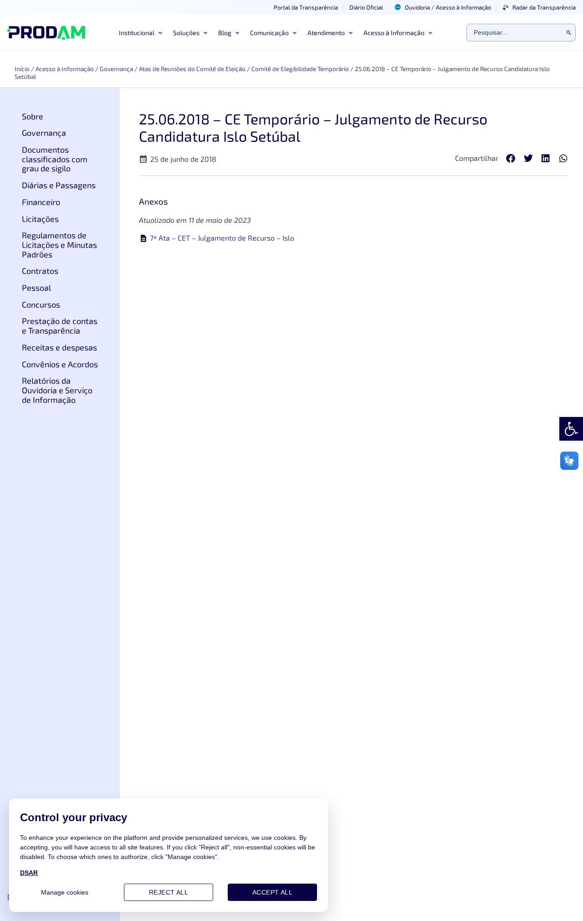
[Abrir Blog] (236, 32)
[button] (511, 159)
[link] (571, 429)
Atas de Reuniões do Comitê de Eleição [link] (192, 68)
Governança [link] (116, 68)
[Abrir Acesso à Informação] (429, 32)
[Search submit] (569, 33)
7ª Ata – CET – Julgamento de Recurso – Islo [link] (222, 237)
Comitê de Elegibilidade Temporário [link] (300, 68)
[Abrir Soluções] (204, 32)
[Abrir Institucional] (159, 32)
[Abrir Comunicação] (294, 32)
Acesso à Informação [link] (65, 68)
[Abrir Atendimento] (350, 32)
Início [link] (22, 68)
